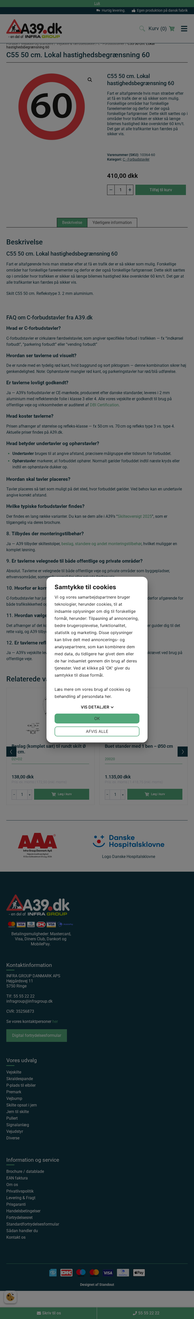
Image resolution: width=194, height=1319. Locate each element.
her (108, 696)
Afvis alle (97, 731)
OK (97, 718)
